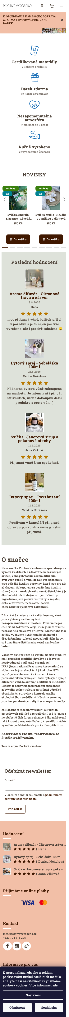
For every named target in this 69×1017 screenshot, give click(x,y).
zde (55, 985)
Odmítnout (17, 1007)
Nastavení (33, 995)
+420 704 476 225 (14, 937)
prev (5, 199)
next (64, 199)
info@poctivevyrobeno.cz (19, 934)
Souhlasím (49, 1007)
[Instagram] (16, 946)
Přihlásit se (15, 809)
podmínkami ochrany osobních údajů (33, 797)
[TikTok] (26, 946)
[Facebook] (7, 946)
